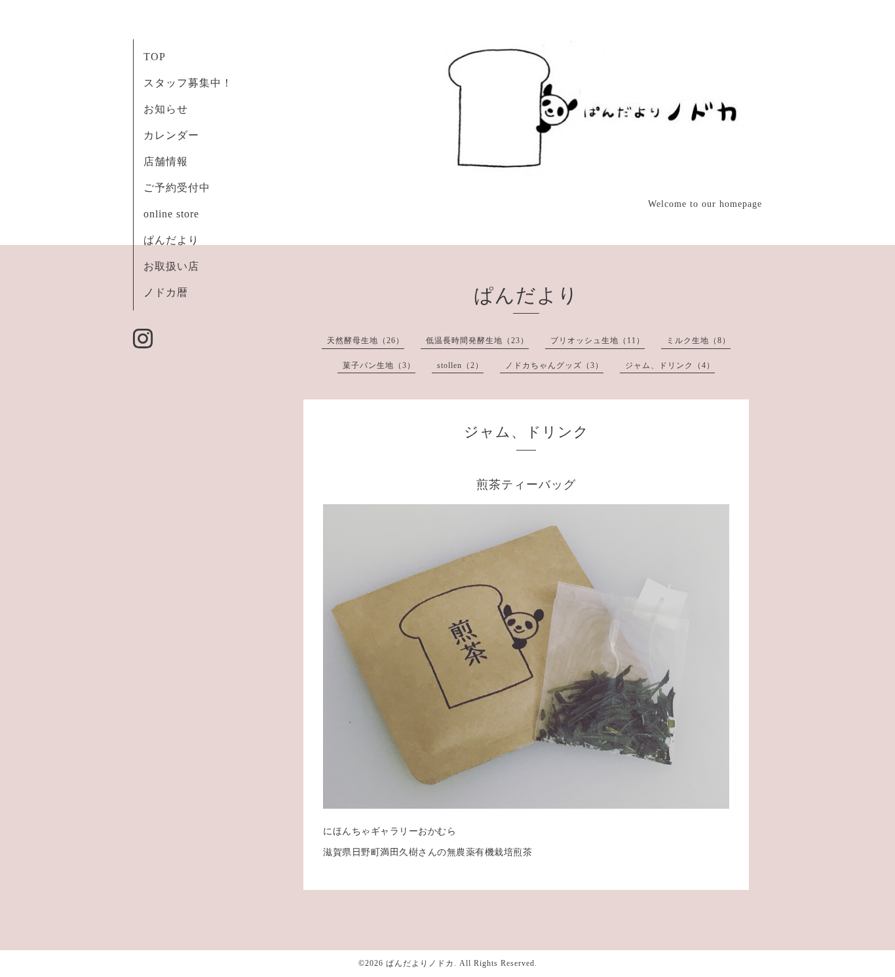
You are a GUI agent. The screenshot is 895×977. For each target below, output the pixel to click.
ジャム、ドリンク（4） (670, 365)
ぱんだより (171, 240)
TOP (154, 56)
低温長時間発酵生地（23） (477, 340)
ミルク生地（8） (698, 340)
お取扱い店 (171, 266)
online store (171, 213)
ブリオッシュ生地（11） (597, 340)
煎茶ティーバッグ (526, 484)
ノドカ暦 (165, 292)
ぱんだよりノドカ (420, 963)
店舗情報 (165, 161)
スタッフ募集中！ (188, 82)
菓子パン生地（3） (379, 365)
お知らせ (165, 109)
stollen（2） (460, 365)
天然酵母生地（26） (365, 340)
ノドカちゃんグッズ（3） (554, 365)
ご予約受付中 (176, 187)
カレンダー (171, 135)
